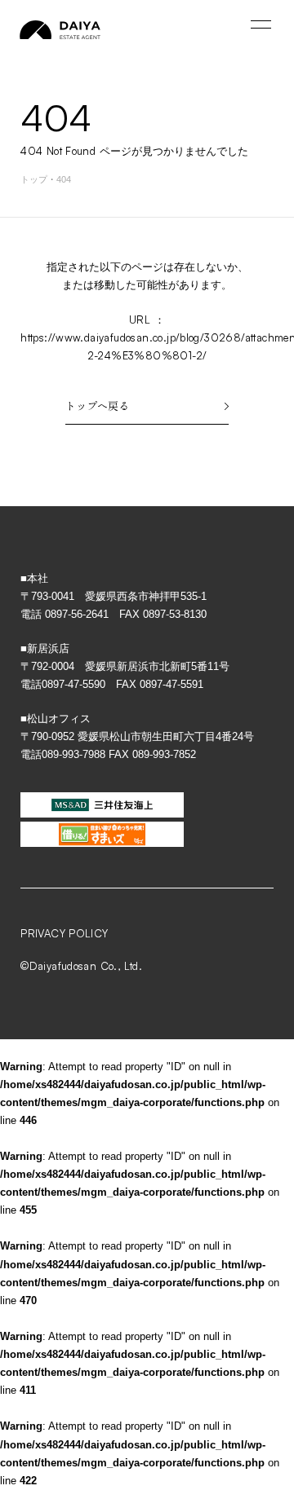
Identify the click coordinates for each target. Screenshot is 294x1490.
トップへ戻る (97, 405)
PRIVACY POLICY (64, 933)
